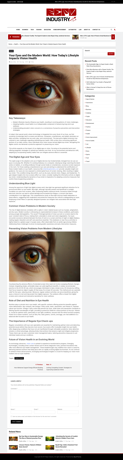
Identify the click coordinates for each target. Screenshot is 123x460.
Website (59, 409)
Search (87, 50)
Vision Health (19, 358)
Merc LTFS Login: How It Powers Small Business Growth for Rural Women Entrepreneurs (88, 36)
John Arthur (13, 62)
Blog (87, 106)
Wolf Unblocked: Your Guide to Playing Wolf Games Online (88, 2)
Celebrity (88, 113)
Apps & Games (90, 99)
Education (47, 29)
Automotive (72, 29)
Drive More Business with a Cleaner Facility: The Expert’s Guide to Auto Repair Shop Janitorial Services (100, 71)
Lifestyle (88, 147)
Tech (32, 29)
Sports (88, 154)
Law (80, 29)
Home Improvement (59, 29)
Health (11, 51)
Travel (87, 161)
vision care (30, 343)
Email (36, 409)
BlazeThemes (77, 456)
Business (25, 29)
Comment (14, 388)
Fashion (39, 29)
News (87, 151)
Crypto (88, 116)
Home (18, 29)
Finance (88, 130)
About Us (87, 29)
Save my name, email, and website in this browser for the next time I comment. (35, 416)
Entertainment (90, 123)
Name (13, 409)
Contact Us (96, 29)
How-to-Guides (90, 140)
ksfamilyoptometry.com (51, 169)
